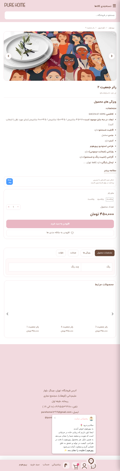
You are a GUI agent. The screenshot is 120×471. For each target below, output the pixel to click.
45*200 (91, 199)
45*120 (110, 199)
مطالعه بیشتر (110, 170)
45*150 (100, 199)
